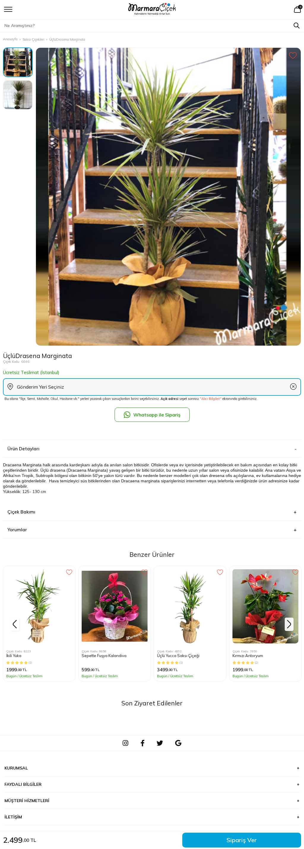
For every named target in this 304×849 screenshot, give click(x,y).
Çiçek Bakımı (21, 512)
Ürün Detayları (23, 448)
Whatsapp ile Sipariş (156, 415)
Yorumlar (17, 529)
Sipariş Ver (242, 840)
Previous (14, 624)
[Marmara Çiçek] (152, 9)
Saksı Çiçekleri (33, 39)
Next (289, 624)
